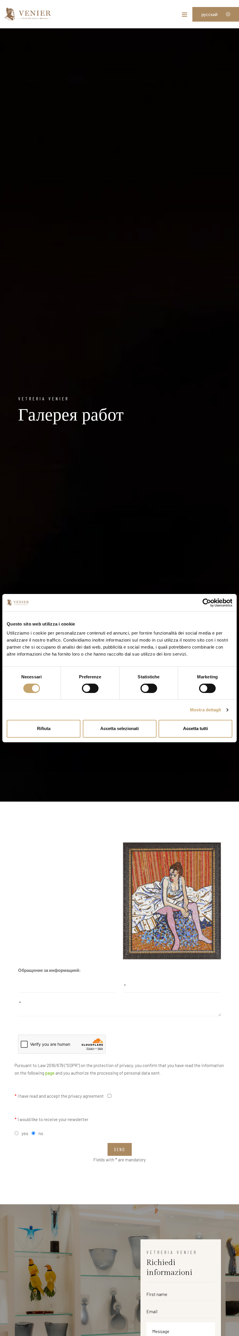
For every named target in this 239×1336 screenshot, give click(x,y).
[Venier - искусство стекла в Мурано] (27, 14)
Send (119, 1149)
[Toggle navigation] (184, 15)
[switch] (90, 688)
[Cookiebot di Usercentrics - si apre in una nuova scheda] (206, 602)
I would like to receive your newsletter (51, 1119)
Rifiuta (43, 728)
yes (25, 1133)
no (40, 1133)
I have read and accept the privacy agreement (59, 1096)
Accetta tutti (195, 728)
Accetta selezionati (119, 728)
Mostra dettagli (205, 709)
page (50, 1073)
